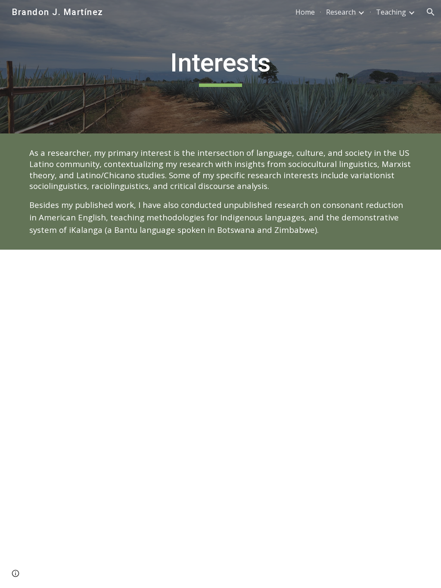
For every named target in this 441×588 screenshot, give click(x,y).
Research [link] (341, 12)
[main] (220, 66)
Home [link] (305, 12)
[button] (430, 12)
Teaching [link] (391, 12)
